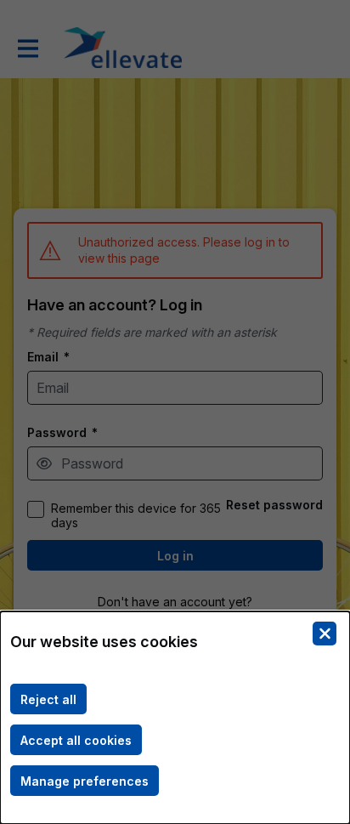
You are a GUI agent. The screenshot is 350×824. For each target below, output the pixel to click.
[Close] (324, 633)
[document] (175, 717)
